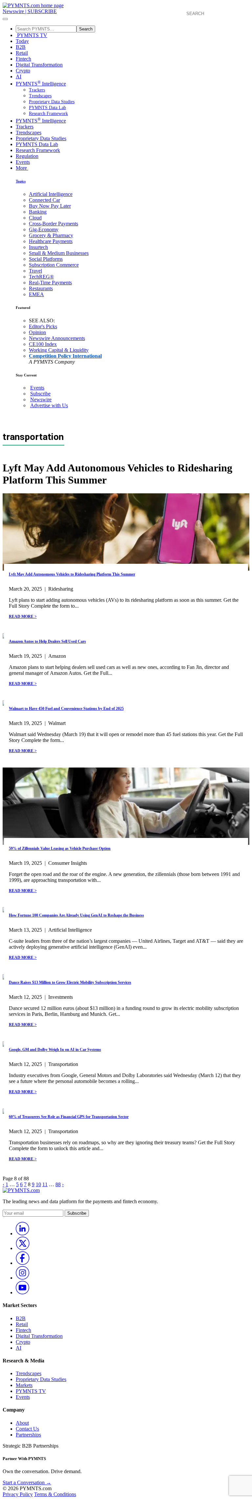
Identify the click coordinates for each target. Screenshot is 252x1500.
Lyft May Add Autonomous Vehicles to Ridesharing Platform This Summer (72, 574)
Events (23, 162)
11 (45, 1184)
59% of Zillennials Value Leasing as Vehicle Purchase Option (60, 848)
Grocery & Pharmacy (51, 235)
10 (38, 1184)
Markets (24, 1385)
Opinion (37, 332)
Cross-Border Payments (53, 223)
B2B (21, 47)
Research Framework (48, 113)
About (22, 1423)
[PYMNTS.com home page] (33, 5)
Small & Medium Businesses (59, 253)
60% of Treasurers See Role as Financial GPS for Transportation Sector (69, 1116)
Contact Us (27, 1429)
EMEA (36, 294)
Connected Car (44, 200)
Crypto (23, 70)
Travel (35, 271)
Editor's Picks (43, 326)
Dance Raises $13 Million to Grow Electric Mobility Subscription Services (70, 982)
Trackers (37, 89)
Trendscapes (40, 95)
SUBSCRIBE (42, 11)
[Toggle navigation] (5, 19)
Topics (21, 181)
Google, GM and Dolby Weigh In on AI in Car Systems (55, 1049)
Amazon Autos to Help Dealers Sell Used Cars (47, 641)
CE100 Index (43, 344)
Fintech (23, 59)
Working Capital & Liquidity (59, 350)
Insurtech (38, 247)
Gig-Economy (43, 229)
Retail (22, 53)
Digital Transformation (39, 64)
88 (58, 1184)
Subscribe (40, 393)
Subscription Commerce (54, 265)
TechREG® (41, 276)
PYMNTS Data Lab (47, 107)
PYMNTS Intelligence (41, 83)
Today (22, 41)
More (22, 168)
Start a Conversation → (27, 1482)
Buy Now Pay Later (50, 206)
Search (86, 29)
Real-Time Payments (50, 282)
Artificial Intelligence (51, 194)
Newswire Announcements (57, 338)
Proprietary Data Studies (51, 101)
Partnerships (28, 1434)
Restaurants (41, 288)
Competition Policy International (65, 356)
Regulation (27, 156)
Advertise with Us (49, 405)
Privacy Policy (18, 1494)
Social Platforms (46, 259)
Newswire (13, 11)
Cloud (35, 217)
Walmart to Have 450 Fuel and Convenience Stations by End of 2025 (66, 708)
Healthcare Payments (51, 241)
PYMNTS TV (31, 35)
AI (18, 76)
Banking (38, 212)
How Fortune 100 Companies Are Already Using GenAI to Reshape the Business (76, 915)
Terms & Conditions (55, 1494)
